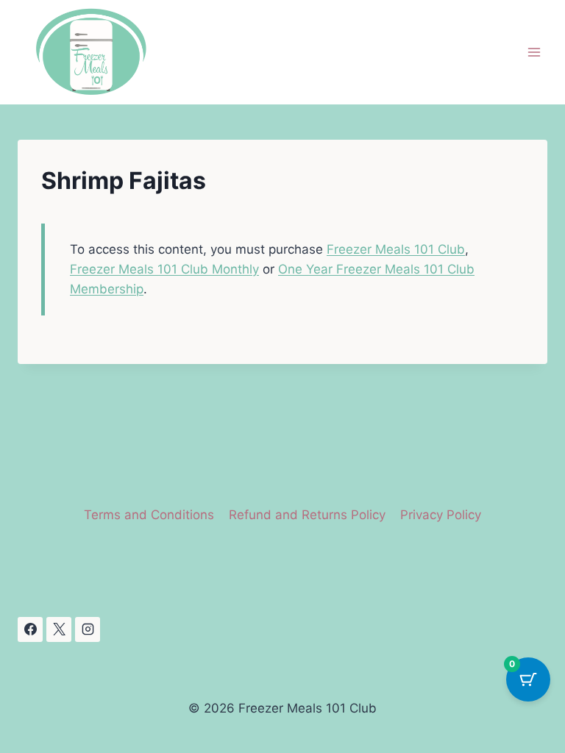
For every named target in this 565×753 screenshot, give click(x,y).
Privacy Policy (440, 514)
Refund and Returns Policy (307, 514)
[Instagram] (87, 629)
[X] (58, 629)
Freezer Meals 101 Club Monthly (164, 269)
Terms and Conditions (149, 514)
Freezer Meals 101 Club (396, 249)
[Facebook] (30, 629)
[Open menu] (533, 52)
